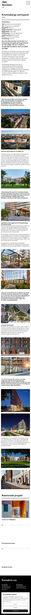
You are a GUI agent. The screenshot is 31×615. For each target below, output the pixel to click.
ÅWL (7, 3)
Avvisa (15, 604)
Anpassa (15, 607)
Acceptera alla (15, 610)
